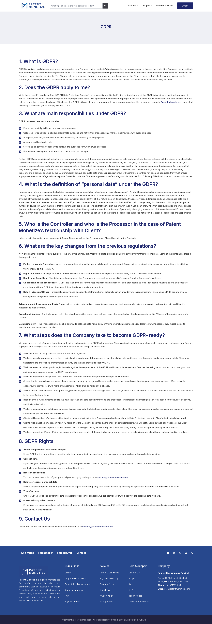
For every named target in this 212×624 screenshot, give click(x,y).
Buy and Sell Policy (109, 578)
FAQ (67, 595)
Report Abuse (135, 595)
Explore (132, 5)
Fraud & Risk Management (77, 584)
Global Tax (105, 590)
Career (68, 572)
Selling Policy (106, 601)
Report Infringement (74, 590)
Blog (130, 584)
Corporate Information (75, 578)
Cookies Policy (107, 584)
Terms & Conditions (109, 572)
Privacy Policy (106, 595)
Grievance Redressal (138, 601)
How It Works (26, 552)
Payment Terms (72, 601)
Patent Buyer (64, 552)
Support (132, 578)
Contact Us (134, 572)
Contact (81, 552)
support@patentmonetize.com (112, 477)
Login (185, 5)
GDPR (131, 590)
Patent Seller (45, 552)
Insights (146, 5)
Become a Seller (164, 5)
